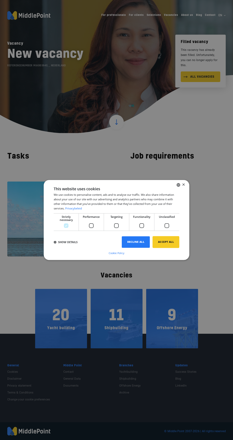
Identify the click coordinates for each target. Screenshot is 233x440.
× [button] (183, 184)
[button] (66, 242)
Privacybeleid (73, 208)
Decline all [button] (135, 242)
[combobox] (178, 185)
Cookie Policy (116, 253)
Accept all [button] (166, 242)
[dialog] (116, 220)
